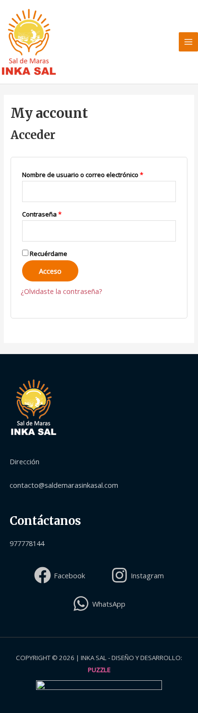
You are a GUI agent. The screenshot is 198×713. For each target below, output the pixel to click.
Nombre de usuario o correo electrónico (98, 173)
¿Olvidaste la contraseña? (61, 291)
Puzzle (99, 669)
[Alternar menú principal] (188, 41)
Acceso (50, 271)
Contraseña (57, 213)
